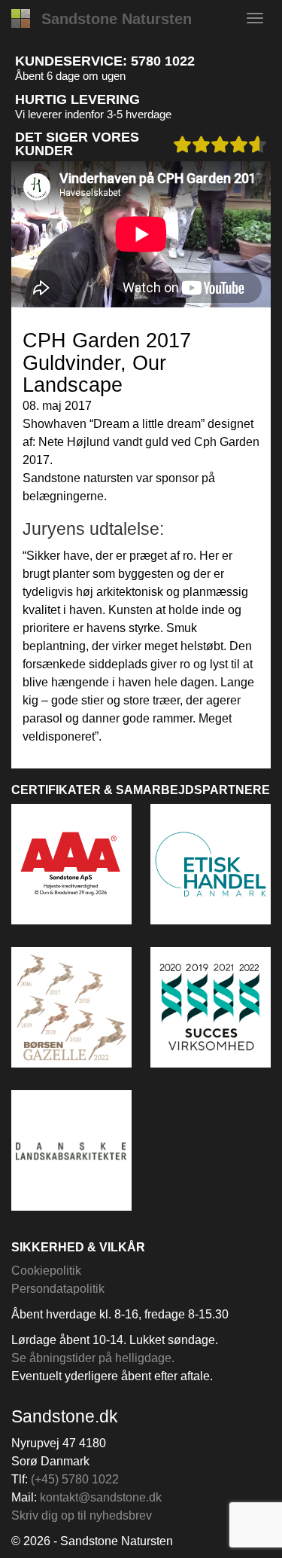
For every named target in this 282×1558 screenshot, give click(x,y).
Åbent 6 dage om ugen (70, 75)
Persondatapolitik (58, 1288)
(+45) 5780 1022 (75, 1479)
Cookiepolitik (46, 1270)
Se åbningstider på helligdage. (92, 1358)
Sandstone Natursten (116, 19)
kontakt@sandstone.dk (101, 1497)
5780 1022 (163, 61)
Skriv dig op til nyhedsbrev (81, 1515)
